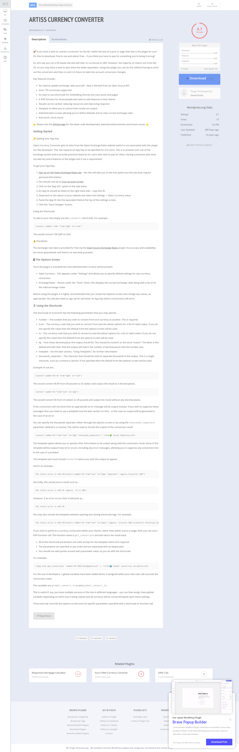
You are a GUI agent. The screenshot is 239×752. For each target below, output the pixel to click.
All (5, 15)
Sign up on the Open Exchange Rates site (60, 172)
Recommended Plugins (78, 725)
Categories (5, 24)
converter (98, 638)
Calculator (83, 638)
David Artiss (197, 95)
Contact (109, 733)
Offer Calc (181, 674)
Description (39, 39)
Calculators (51, 30)
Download (201, 79)
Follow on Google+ (109, 729)
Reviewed (5, 42)
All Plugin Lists (140, 716)
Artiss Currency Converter (66, 19)
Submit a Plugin (109, 716)
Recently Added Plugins (78, 733)
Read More (45, 615)
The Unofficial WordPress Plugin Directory (51, 5)
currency (112, 638)
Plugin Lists (5, 52)
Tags (5, 33)
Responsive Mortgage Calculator (56, 674)
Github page (59, 124)
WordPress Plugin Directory (5, 4)
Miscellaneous (36, 30)
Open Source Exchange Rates (102, 247)
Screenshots (59, 39)
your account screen (72, 181)
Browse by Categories (78, 716)
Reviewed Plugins (78, 729)
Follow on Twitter (109, 725)
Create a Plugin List (140, 721)
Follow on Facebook (109, 721)
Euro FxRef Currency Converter (118, 674)
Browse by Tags (78, 721)
